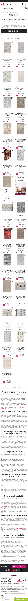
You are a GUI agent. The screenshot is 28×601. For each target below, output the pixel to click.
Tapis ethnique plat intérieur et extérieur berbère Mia (20, 245)
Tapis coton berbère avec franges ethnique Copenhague (7, 59)
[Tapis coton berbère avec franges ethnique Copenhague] (7, 47)
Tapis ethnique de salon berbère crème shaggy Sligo (20, 166)
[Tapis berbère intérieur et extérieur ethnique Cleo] (7, 181)
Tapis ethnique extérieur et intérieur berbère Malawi (7, 245)
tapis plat (11, 482)
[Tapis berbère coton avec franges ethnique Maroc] (20, 47)
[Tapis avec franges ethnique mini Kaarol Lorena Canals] (20, 286)
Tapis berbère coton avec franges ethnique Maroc (20, 59)
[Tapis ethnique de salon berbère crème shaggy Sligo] (20, 155)
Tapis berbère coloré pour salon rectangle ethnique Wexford (7, 140)
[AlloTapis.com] (7, 5)
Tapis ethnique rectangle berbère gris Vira (20, 114)
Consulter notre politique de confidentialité (9, 591)
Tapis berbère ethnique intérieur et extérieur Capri (7, 297)
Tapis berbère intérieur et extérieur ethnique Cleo (7, 193)
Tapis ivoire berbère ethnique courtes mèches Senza (7, 88)
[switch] (3, 598)
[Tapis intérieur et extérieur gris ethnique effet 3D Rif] (7, 259)
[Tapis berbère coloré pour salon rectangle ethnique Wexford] (7, 128)
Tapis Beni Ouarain (13, 19)
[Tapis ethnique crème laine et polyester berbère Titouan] (7, 363)
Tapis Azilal (4, 19)
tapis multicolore (14, 441)
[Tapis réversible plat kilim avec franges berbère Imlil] (7, 155)
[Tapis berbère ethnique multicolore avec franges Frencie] (20, 128)
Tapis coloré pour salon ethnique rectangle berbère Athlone (7, 219)
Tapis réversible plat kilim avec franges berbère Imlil (7, 166)
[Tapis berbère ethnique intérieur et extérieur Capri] (7, 286)
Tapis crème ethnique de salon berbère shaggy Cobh (7, 348)
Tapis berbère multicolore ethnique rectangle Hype (20, 348)
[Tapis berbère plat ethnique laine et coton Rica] (20, 76)
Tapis (7, 12)
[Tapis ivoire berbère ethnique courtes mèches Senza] (7, 76)
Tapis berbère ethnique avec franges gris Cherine (7, 114)
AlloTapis (2, 12)
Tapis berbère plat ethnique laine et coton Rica (20, 88)
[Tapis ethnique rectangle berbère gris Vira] (20, 102)
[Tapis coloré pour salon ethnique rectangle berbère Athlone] (7, 207)
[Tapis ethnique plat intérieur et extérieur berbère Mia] (20, 233)
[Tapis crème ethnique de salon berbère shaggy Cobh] (7, 336)
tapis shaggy (4, 506)
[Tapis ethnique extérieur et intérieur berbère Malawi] (7, 233)
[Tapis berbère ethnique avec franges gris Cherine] (7, 102)
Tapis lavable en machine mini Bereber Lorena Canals (7, 324)
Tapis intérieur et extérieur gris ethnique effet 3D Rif (7, 271)
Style (10, 12)
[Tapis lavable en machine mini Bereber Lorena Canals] (7, 312)
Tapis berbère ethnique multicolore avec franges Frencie (20, 140)
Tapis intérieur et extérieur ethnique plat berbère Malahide (20, 219)
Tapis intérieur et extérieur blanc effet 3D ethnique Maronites (20, 271)
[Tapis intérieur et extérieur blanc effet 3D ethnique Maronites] (20, 259)
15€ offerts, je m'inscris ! (18, 566)
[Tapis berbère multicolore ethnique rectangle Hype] (20, 336)
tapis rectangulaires (21, 528)
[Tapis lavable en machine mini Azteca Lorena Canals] (20, 312)
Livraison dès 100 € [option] (14, 1)
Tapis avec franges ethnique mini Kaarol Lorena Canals (20, 297)
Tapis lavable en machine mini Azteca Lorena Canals (21, 324)
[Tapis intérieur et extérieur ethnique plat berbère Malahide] (20, 207)
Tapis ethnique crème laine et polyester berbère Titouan (7, 374)
